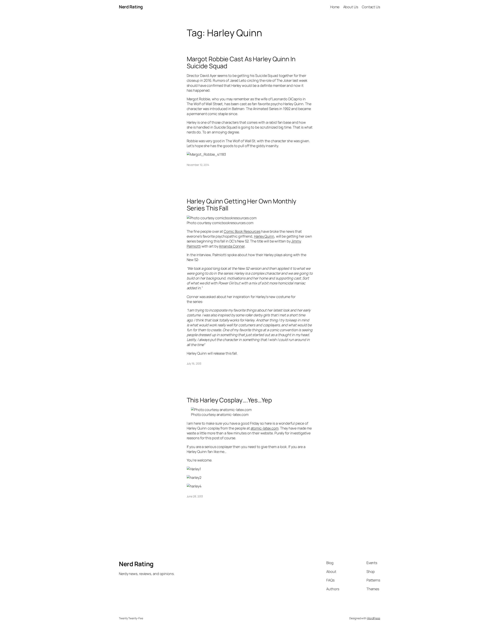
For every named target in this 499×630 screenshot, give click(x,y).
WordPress (373, 618)
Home (335, 6)
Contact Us (371, 6)
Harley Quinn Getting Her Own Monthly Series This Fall (241, 205)
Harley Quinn (264, 236)
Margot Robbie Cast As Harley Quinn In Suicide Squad (241, 62)
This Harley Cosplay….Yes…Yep (229, 400)
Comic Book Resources (242, 231)
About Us (350, 6)
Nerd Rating (131, 7)
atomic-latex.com (265, 428)
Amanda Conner (232, 246)
